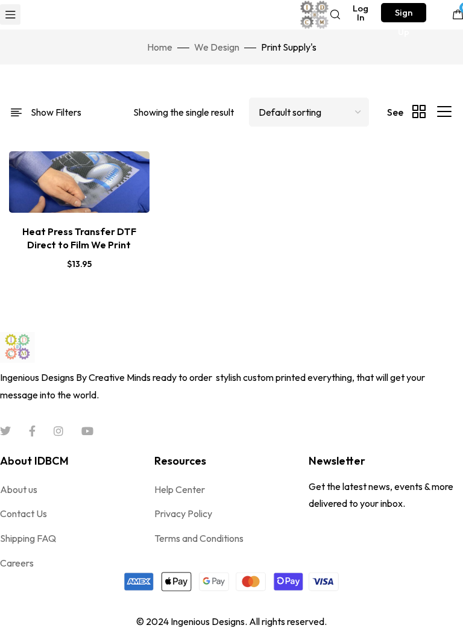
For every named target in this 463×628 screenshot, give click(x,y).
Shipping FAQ (28, 538)
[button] (361, 13)
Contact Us (23, 513)
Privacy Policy (183, 513)
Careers (17, 563)
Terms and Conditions (199, 538)
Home (159, 47)
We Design (216, 47)
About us (18, 489)
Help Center (179, 489)
